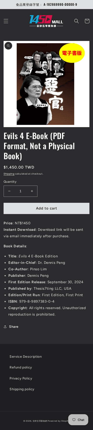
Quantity (10, 181)
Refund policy (21, 367)
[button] (6, 21)
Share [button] (14, 327)
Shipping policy (22, 389)
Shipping (9, 173)
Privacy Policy (21, 378)
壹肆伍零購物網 (40, 421)
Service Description (26, 357)
